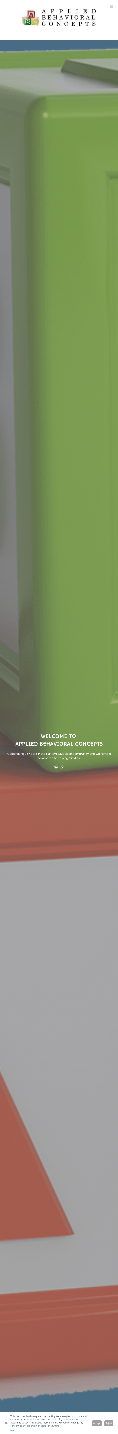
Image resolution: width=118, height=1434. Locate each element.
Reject (108, 1423)
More (13, 1430)
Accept (97, 1423)
